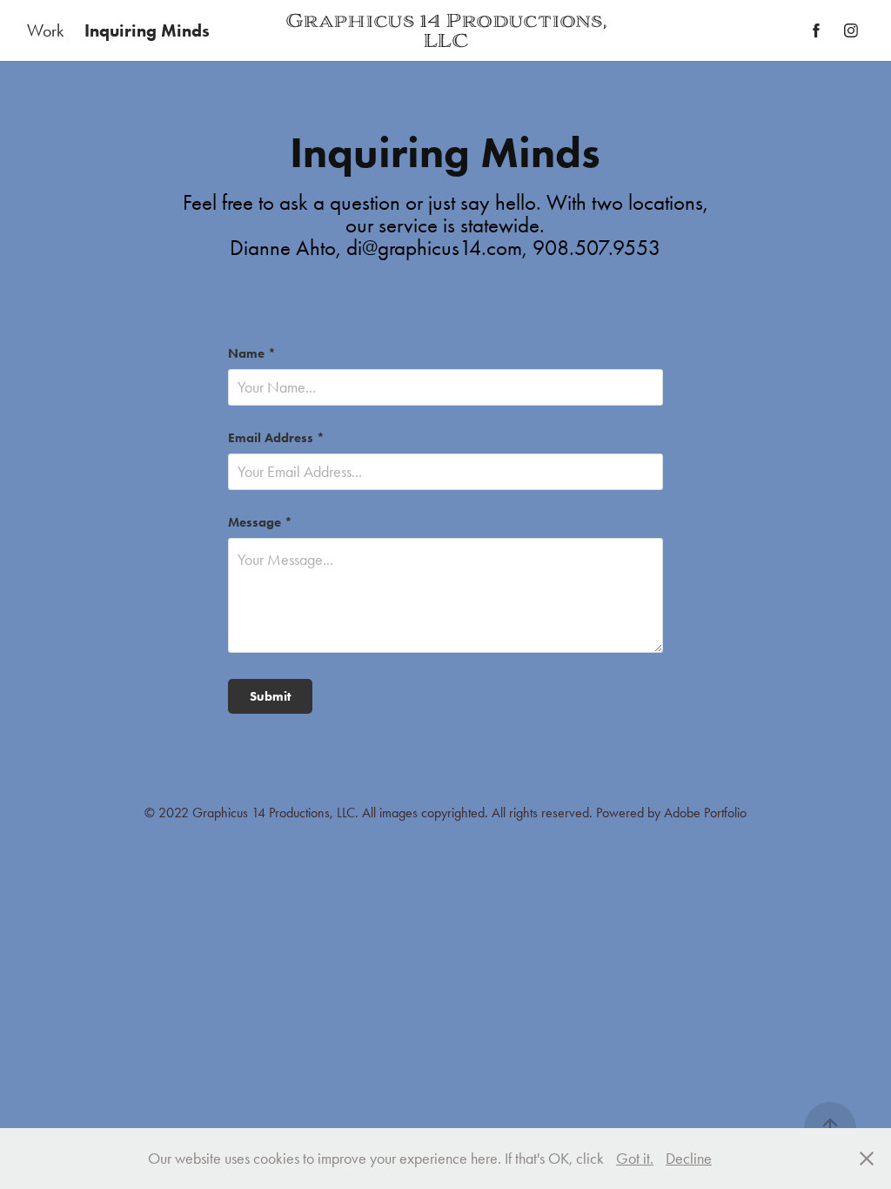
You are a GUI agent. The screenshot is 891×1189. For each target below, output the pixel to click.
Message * (260, 522)
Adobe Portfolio (705, 812)
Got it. (634, 1158)
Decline (689, 1158)
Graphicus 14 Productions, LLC (448, 30)
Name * (252, 353)
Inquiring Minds (147, 30)
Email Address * (276, 438)
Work (45, 30)
